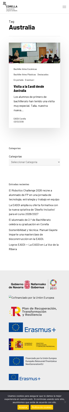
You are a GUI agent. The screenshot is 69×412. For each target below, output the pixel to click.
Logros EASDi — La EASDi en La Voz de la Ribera (34, 247)
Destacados (43, 74)
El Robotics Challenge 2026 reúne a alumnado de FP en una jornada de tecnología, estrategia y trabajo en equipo (34, 195)
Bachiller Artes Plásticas (25, 74)
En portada (18, 80)
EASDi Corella (20, 118)
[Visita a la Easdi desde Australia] (34, 85)
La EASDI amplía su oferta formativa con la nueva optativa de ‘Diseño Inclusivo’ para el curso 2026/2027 (33, 209)
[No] (65, 402)
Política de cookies (42, 407)
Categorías (15, 156)
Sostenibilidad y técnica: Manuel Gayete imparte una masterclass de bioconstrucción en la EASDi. (33, 234)
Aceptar (23, 407)
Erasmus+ (29, 80)
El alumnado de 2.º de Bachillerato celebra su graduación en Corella (30, 222)
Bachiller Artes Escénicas (25, 69)
